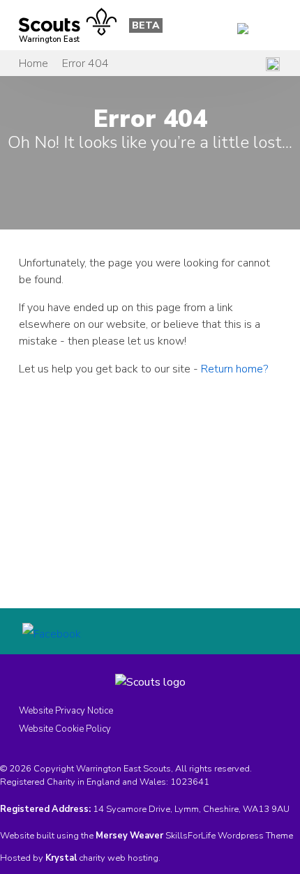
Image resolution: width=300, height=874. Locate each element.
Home (33, 63)
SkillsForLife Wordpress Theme (229, 835)
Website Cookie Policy (65, 729)
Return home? (234, 369)
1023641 (189, 782)
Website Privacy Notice (66, 711)
